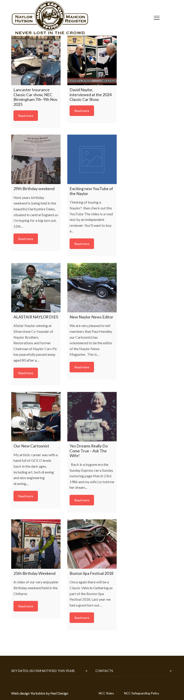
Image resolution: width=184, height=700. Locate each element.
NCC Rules (106, 693)
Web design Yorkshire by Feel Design (39, 693)
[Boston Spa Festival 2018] (92, 544)
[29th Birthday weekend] (36, 159)
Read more (25, 116)
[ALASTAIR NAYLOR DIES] (36, 287)
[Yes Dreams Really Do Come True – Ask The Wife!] (92, 416)
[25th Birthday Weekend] (36, 544)
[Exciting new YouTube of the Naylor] (92, 159)
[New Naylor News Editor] (92, 287)
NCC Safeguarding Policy (141, 693)
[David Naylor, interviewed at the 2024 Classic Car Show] (92, 60)
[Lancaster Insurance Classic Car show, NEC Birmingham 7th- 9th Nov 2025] (36, 60)
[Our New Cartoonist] (36, 416)
